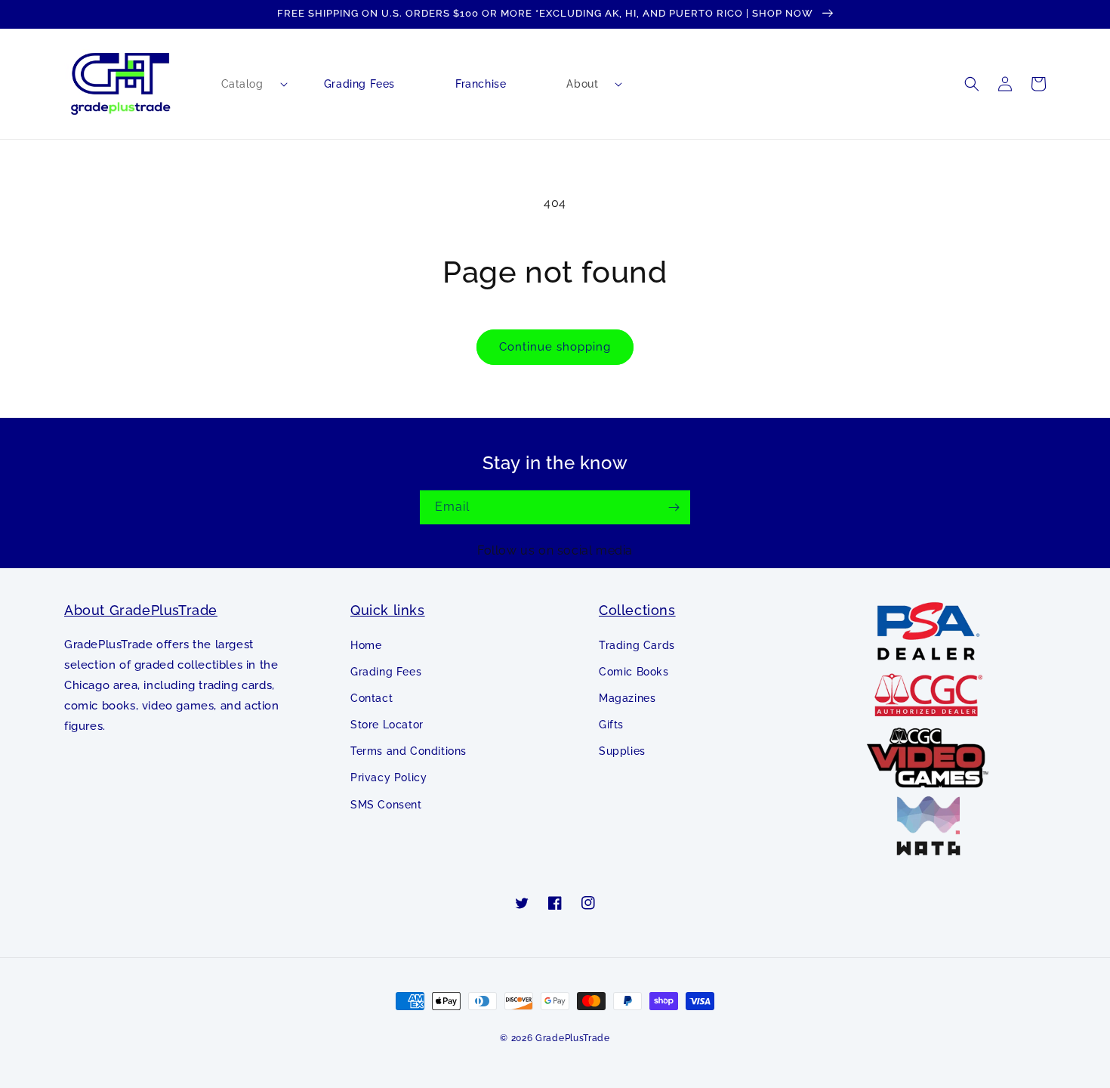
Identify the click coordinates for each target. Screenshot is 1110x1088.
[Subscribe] (673, 507)
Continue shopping (555, 347)
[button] (242, 84)
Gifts (611, 725)
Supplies (622, 751)
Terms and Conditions (408, 751)
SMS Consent (386, 805)
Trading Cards (637, 645)
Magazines (627, 698)
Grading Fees (385, 672)
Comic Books (634, 672)
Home (365, 645)
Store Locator (387, 725)
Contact (371, 698)
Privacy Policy (388, 777)
